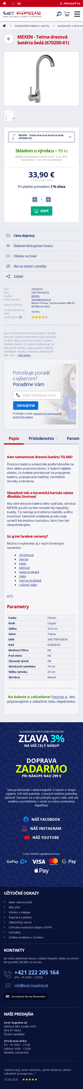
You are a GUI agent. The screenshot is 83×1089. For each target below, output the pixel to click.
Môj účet (14, 907)
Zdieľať (18, 276)
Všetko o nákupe (19, 912)
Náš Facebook (45, 819)
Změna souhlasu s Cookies (26, 937)
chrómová (26, 555)
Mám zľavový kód (20, 902)
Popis (14, 438)
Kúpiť (44, 211)
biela (22, 563)
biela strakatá (29, 572)
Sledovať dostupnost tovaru (33, 245)
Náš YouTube (45, 837)
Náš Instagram (45, 828)
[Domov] (6, 3)
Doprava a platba (20, 917)
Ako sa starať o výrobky (30, 266)
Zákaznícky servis (20, 922)
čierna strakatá (30, 580)
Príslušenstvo (43, 438)
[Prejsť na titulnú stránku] (22, 14)
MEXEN (35, 296)
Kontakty (15, 932)
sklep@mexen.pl (41, 299)
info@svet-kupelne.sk (31, 985)
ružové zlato (28, 585)
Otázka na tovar (25, 256)
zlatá (22, 576)
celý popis (24, 355)
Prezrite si (59, 696)
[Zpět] (9, 39)
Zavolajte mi (26, 405)
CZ (13, 3)
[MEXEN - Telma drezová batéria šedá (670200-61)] (41, 79)
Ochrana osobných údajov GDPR (30, 927)
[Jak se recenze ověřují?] (20, 317)
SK (19, 3)
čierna (23, 559)
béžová (24, 568)
